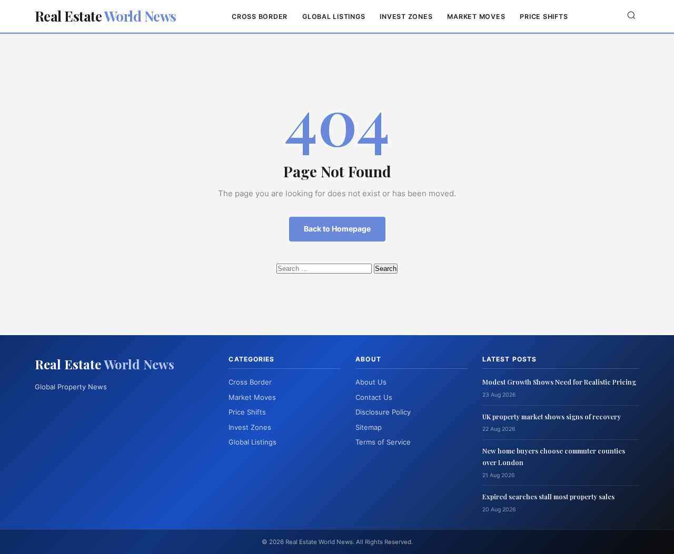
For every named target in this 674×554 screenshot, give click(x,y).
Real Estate (105, 16)
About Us (370, 382)
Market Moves (476, 17)
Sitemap (368, 427)
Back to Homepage (337, 228)
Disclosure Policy (383, 412)
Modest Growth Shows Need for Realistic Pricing (559, 381)
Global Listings (333, 17)
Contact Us (373, 397)
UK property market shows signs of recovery (551, 416)
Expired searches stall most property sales (548, 496)
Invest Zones (406, 17)
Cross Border (260, 17)
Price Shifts (544, 17)
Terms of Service (383, 442)
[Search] (631, 16)
